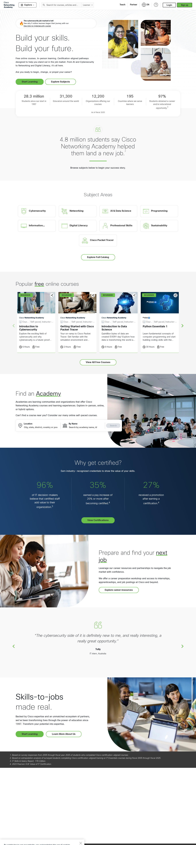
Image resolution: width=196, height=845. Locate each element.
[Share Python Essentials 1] (175, 295)
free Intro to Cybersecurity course (37, 26)
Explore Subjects (60, 81)
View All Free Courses (98, 362)
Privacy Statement (13, 839)
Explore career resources (119, 590)
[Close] (80, 831)
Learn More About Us (63, 734)
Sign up (184, 5)
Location (28, 424)
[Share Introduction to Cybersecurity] (51, 295)
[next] (182, 325)
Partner (133, 4)
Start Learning (30, 81)
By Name (73, 424)
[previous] (13, 646)
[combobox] (61, 4)
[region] (42, 836)
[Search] (43, 4)
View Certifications (98, 520)
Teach (122, 4)
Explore (28, 5)
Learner (86, 5)
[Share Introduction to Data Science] (134, 295)
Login (169, 5)
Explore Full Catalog (98, 257)
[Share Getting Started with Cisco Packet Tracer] (93, 295)
